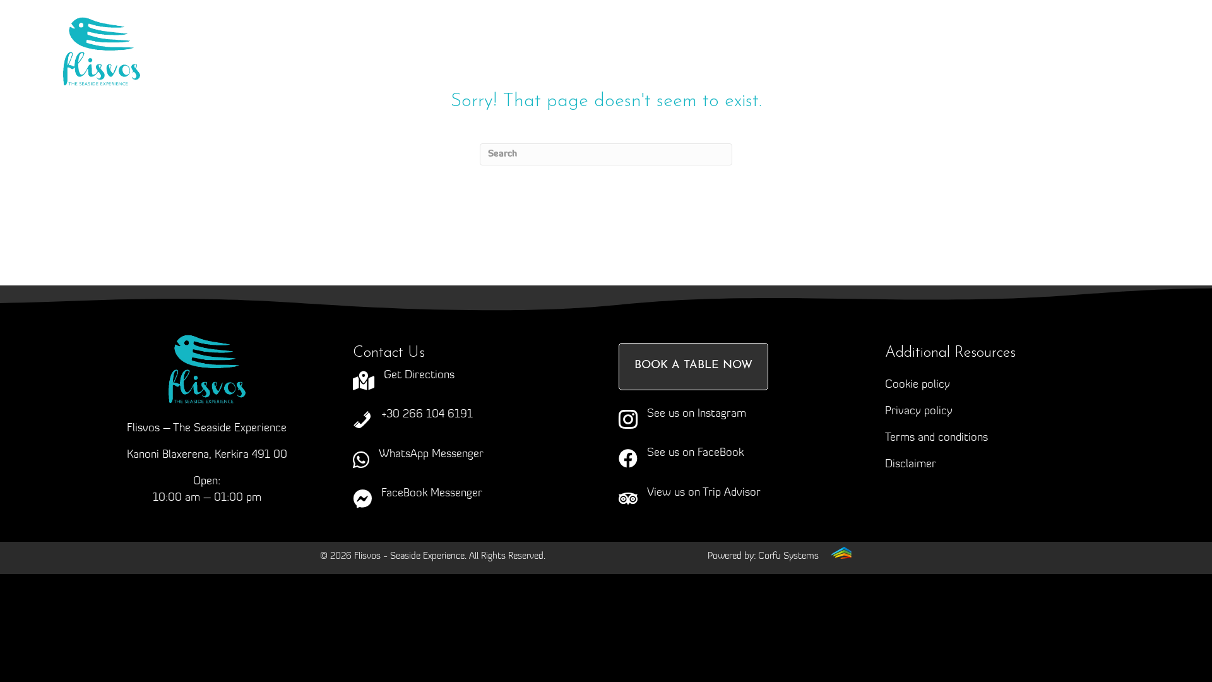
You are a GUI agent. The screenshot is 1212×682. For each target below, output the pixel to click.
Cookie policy (917, 385)
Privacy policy (919, 411)
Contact (885, 48)
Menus (555, 48)
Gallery (729, 48)
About (361, 48)
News (805, 48)
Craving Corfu (457, 48)
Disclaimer (910, 464)
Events (650, 48)
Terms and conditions (936, 438)
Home (286, 48)
